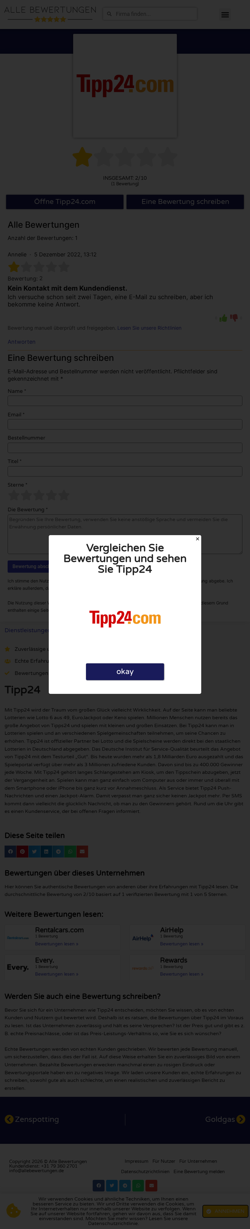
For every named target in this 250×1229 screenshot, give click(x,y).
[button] (197, 539)
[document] (125, 614)
